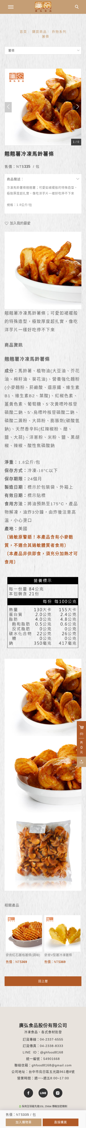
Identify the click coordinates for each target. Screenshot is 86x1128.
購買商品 (39, 31)
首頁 (23, 31)
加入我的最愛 (20, 223)
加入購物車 (24, 1122)
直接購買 (60, 1122)
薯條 (45, 36)
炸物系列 (59, 31)
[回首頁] (43, 6)
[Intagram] (57, 1093)
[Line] (43, 1093)
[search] (77, 7)
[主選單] (11, 7)
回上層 (43, 981)
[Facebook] (28, 1093)
